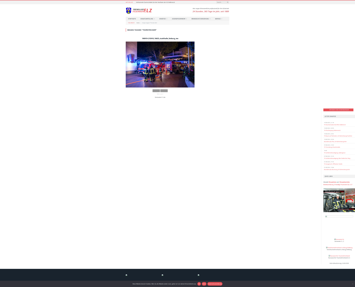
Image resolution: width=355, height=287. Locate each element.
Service (218, 19)
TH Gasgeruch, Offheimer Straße (333, 164)
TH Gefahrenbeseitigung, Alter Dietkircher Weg (337, 158)
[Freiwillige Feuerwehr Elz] (139, 10)
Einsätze (162, 19)
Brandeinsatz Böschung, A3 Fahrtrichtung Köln (337, 169)
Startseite (132, 19)
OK (199, 284)
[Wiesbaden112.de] (160, 64)
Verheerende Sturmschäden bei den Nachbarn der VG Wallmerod (155, 2)
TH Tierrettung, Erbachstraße (332, 147)
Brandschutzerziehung (200, 19)
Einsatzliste (332, 182)
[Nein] (353, 284)
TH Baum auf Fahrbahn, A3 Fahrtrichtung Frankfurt (338, 136)
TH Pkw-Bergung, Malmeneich (332, 130)
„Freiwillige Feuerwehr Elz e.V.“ (338, 184)
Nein (204, 284)
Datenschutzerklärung (215, 284)
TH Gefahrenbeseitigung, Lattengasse (334, 153)
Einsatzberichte (345, 182)
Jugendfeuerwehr (178, 19)
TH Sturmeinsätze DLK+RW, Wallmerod (335, 125)
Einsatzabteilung (147, 19)
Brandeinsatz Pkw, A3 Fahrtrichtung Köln (335, 141)
